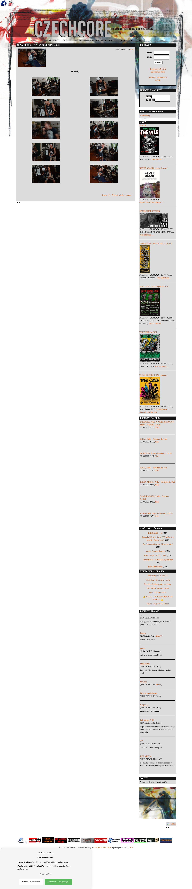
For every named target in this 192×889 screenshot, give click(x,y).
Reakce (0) (106, 195)
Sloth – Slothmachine (157, 593)
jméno (142, 648)
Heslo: (150, 57)
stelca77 (158, 636)
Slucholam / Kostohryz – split (158, 580)
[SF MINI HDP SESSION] (157, 220)
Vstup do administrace (158, 77)
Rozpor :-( (144, 705)
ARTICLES (53, 40)
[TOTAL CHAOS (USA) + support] (157, 391)
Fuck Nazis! (145, 664)
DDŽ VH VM (145, 756)
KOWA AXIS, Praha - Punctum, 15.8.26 (156, 513)
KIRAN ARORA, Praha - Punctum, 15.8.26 (157, 482)
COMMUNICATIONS (95, 40)
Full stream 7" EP (147, 720)
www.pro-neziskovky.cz (102, 848)
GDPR (157, 80)
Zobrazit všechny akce (148, 412)
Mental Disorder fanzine (155, 551)
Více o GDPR (45, 874)
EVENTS (67, 40)
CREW (140, 40)
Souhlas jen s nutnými (31, 882)
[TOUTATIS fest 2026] (157, 348)
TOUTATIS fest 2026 (148, 332)
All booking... (145, 115)
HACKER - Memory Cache (158, 588)
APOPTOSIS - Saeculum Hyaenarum (158, 560)
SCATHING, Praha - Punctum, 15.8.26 (155, 453)
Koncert (142, 125)
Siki (132, 50)
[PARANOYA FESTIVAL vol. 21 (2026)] (157, 259)
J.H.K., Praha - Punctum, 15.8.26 (153, 439)
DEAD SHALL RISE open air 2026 (153, 286)
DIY (132, 40)
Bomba (143, 633)
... (141, 615)
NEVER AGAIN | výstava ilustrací (153, 168)
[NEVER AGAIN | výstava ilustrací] (157, 184)
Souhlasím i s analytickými (58, 882)
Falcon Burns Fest (155, 567)
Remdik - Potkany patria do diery (157, 584)
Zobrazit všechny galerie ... (123, 195)
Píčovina (143, 682)
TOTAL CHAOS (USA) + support (153, 375)
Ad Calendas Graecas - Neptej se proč (158, 544)
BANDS (112, 40)
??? (141, 741)
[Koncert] (157, 141)
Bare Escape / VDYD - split (155, 555)
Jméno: (149, 52)
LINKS (123, 40)
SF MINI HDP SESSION (149, 211)
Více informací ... (158, 159)
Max (131, 848)
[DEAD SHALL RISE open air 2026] (157, 302)
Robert (158, 685)
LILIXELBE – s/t (155, 533)
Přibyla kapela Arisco (148, 693)
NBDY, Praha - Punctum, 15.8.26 (153, 468)
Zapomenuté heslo (158, 72)
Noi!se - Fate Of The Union (158, 604)
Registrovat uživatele (158, 69)
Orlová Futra (144, 202)
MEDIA (78, 40)
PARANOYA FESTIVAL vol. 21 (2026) (155, 243)
